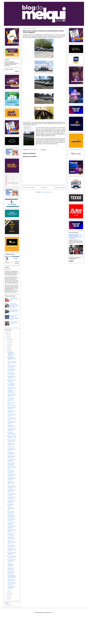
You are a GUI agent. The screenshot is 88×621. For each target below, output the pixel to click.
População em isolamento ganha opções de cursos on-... (11, 483)
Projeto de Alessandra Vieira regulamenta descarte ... (11, 377)
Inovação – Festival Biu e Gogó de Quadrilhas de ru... (11, 362)
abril (8, 590)
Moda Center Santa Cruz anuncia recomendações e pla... (11, 399)
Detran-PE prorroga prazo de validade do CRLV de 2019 (11, 369)
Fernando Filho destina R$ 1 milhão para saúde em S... (11, 490)
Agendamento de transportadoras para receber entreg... (11, 516)
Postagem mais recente (29, 187)
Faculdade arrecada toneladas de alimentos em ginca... (11, 537)
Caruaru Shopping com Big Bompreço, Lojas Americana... (11, 407)
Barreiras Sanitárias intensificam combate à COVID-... (11, 449)
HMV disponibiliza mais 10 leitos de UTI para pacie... (11, 467)
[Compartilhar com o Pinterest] (45, 149)
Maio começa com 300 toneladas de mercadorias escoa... (11, 534)
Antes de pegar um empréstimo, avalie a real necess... (11, 411)
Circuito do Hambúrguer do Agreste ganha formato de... (11, 429)
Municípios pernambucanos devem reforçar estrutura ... (10, 565)
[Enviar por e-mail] (41, 149)
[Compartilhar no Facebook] (44, 149)
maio (8, 350)
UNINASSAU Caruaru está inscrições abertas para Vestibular (14, 310)
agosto (8, 345)
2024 (7, 331)
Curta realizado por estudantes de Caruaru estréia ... (11, 569)
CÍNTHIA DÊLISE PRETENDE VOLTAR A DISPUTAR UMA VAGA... (11, 358)
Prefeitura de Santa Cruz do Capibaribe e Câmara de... (11, 546)
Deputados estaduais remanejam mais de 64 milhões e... (11, 440)
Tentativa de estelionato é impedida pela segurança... (11, 478)
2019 (7, 597)
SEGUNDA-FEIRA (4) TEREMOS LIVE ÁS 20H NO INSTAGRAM (11, 576)
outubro (8, 342)
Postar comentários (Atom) (45, 192)
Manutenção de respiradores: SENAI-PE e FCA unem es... (11, 433)
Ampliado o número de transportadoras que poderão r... (11, 530)
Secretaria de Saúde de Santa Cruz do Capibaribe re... (11, 380)
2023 (7, 333)
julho (8, 347)
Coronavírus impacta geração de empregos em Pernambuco (11, 366)
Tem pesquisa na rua (11, 446)
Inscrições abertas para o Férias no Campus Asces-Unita (14, 322)
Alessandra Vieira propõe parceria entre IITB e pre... (11, 426)
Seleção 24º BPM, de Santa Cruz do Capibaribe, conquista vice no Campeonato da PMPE (14, 317)
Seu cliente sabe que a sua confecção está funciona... (11, 415)
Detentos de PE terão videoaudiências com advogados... (11, 486)
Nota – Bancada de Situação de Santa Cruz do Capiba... (11, 384)
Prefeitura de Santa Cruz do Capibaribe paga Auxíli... (11, 456)
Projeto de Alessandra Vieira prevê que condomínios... (11, 587)
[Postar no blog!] (42, 149)
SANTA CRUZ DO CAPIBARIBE (10, 505)
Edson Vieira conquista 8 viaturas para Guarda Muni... (11, 460)
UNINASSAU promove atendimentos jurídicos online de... (11, 391)
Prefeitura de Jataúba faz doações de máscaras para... (11, 572)
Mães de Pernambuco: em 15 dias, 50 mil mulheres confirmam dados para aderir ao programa (75, 236)
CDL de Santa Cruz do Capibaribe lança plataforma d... (11, 526)
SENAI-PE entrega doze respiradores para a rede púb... (11, 549)
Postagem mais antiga (59, 187)
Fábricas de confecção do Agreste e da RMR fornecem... (11, 437)
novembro (9, 341)
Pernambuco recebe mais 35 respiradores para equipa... (11, 475)
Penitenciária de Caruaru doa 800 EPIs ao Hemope (11, 388)
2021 (7, 336)
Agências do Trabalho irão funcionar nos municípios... (11, 519)
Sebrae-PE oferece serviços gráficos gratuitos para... (10, 471)
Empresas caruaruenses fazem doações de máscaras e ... (11, 583)
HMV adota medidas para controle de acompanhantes (11, 464)
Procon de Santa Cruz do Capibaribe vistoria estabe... (11, 418)
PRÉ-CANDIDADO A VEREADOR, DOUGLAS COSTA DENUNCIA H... (11, 354)
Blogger (52, 612)
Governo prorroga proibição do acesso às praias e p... (11, 497)
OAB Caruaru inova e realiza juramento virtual (11, 444)
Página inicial (44, 187)
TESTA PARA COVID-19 (11, 405)
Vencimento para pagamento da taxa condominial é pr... (11, 453)
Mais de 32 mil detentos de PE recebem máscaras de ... (11, 560)
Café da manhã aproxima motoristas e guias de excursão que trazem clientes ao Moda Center (14, 305)
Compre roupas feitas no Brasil (11, 403)
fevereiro (9, 593)
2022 (7, 334)
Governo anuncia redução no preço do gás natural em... (11, 579)
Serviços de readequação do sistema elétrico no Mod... (11, 508)
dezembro (9, 339)
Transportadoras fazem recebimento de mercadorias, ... (11, 501)
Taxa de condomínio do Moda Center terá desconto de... (11, 553)
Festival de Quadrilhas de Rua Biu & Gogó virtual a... (11, 395)
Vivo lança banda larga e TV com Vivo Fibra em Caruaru (11, 557)
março (8, 591)
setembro (9, 344)
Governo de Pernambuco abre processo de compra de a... (11, 542)
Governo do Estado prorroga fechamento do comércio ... (11, 494)
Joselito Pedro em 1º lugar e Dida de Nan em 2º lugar (14, 298)
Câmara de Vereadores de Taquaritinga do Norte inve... (11, 422)
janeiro (8, 595)
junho (8, 349)
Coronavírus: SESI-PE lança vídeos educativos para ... (11, 523)
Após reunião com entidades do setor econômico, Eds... (11, 373)
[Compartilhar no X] (43, 149)
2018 (7, 598)
